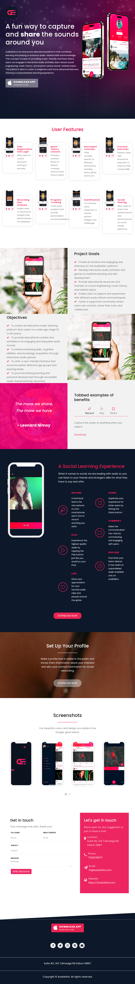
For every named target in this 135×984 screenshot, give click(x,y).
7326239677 (95, 857)
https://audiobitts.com (101, 882)
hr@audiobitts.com (100, 870)
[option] (21, 763)
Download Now (67, 615)
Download (80, 434)
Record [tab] (89, 413)
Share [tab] (113, 413)
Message (15, 858)
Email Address (49, 833)
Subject (14, 845)
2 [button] (70, 794)
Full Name (15, 833)
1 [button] (66, 794)
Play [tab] (102, 413)
